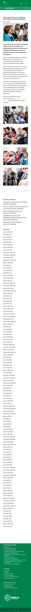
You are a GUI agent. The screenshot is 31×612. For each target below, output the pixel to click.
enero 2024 (6, 311)
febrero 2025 (7, 278)
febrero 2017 (6, 524)
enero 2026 (6, 250)
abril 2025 (6, 273)
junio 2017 (6, 513)
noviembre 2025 (8, 255)
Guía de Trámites (8, 573)
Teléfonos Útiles (8, 586)
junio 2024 (6, 298)
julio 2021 (5, 388)
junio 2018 (6, 483)
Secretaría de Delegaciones (11, 558)
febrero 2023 (7, 339)
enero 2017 (6, 526)
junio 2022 (6, 360)
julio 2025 (6, 265)
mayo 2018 (6, 485)
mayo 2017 (6, 516)
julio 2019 (6, 449)
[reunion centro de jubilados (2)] (15, 144)
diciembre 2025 (7, 252)
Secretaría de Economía (10, 550)
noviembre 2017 (8, 501)
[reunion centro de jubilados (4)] (15, 165)
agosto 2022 (6, 355)
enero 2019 (6, 465)
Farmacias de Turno (9, 584)
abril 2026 (6, 242)
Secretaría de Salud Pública (11, 553)
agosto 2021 (6, 385)
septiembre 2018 (8, 475)
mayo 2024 (6, 301)
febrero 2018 (6, 493)
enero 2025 (6, 280)
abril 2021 (6, 396)
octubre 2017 (7, 503)
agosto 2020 (6, 416)
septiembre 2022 (8, 352)
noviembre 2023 (8, 316)
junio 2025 (6, 268)
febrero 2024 (7, 308)
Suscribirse (7, 570)
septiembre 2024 (8, 291)
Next (25, 190)
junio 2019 (6, 452)
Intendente (7, 547)
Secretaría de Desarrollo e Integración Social (15, 560)
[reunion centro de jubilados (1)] (15, 124)
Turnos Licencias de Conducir (11, 576)
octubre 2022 (7, 349)
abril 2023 (6, 334)
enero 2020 (6, 434)
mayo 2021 (6, 393)
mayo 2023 (6, 332)
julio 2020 (6, 419)
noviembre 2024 (8, 285)
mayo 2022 (6, 362)
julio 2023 (6, 326)
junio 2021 (6, 390)
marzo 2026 (6, 244)
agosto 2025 (6, 262)
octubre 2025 (7, 257)
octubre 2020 (7, 411)
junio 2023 (6, 329)
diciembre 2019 (7, 437)
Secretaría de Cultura (9, 557)
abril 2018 (6, 488)
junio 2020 (6, 421)
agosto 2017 (6, 508)
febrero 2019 (6, 462)
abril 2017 (6, 518)
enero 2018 (6, 495)
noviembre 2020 (8, 408)
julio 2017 (5, 511)
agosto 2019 (6, 447)
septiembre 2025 (8, 260)
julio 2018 (6, 480)
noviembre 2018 (8, 470)
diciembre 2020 (7, 406)
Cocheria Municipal (9, 578)
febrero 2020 (7, 431)
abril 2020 (6, 426)
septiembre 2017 (8, 506)
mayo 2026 (6, 239)
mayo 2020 (6, 424)
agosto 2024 (6, 293)
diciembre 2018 (7, 467)
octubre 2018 (7, 472)
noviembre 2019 (8, 439)
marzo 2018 (6, 490)
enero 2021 (6, 403)
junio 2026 (6, 237)
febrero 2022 (7, 370)
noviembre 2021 (8, 378)
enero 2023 (6, 342)
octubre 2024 (7, 288)
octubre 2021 (7, 380)
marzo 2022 (6, 367)
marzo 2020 (6, 429)
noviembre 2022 (8, 347)
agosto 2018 (6, 477)
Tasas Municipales (8, 575)
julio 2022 (6, 357)
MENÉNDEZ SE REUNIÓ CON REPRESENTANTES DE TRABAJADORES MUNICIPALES (14, 217)
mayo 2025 (6, 270)
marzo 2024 (6, 306)
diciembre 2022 (7, 344)
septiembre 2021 (8, 383)
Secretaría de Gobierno (10, 548)
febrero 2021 (6, 401)
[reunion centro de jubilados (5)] (15, 185)
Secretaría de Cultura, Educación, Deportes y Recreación (15, 555)
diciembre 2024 (7, 283)
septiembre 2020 (8, 413)
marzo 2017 (6, 521)
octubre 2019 (7, 442)
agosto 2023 (6, 324)
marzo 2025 (6, 275)
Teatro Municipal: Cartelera (11, 587)
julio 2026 (6, 234)
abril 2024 (6, 303)
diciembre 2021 (7, 375)
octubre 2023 (7, 319)
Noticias (6, 572)
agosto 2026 (6, 232)
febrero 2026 (7, 247)
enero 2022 (6, 373)
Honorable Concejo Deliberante (12, 564)
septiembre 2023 (8, 321)
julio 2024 (6, 296)
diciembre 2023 (7, 314)
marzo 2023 (6, 337)
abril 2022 (6, 365)
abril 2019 (6, 457)
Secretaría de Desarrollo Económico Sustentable (13, 562)
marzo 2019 (6, 460)
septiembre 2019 (8, 444)
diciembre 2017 (7, 498)
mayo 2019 (6, 454)
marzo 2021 (6, 398)
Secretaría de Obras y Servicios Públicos (14, 551)
